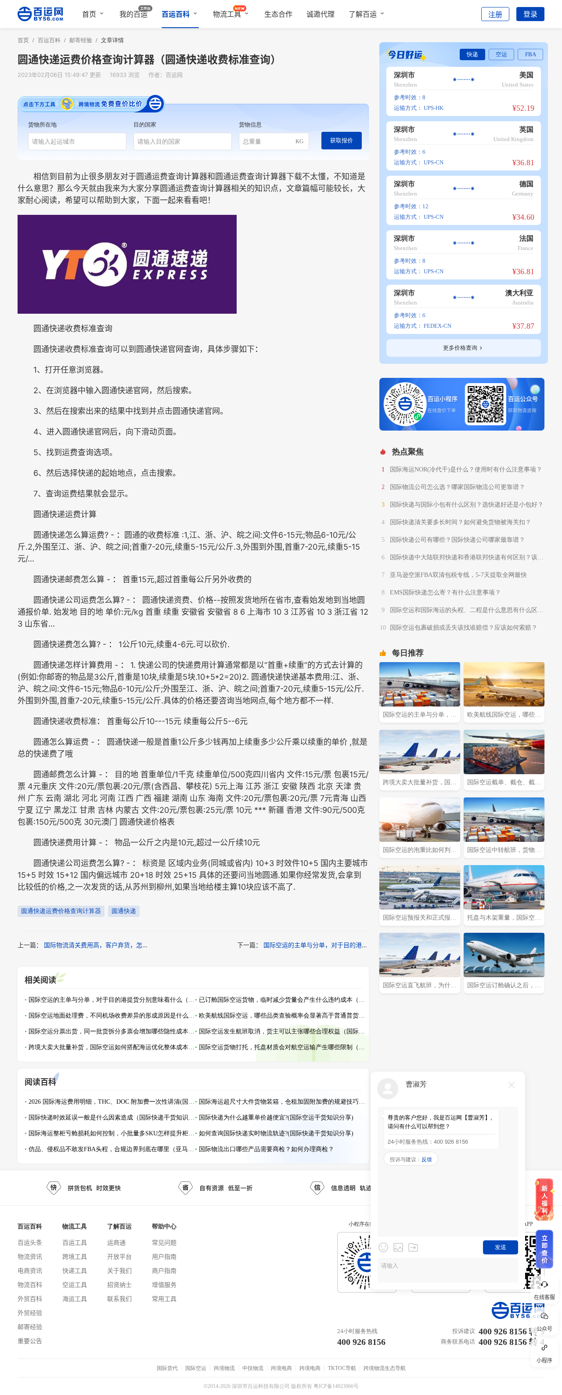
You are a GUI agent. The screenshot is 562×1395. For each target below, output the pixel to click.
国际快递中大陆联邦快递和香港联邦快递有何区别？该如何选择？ (467, 558)
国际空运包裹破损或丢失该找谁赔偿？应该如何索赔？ (463, 627)
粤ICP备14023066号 (336, 1386)
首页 (89, 14)
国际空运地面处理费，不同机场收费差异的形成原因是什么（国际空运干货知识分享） (112, 1015)
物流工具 (227, 14)
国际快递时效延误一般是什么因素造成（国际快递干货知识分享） (112, 1117)
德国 (526, 184)
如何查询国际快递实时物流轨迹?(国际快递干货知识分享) (276, 1133)
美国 (526, 75)
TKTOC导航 (342, 1368)
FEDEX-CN (437, 325)
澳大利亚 (519, 293)
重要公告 (30, 1340)
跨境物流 (224, 1368)
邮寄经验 (30, 1326)
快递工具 (74, 1270)
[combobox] (77, 141)
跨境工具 (74, 1256)
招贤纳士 (119, 1284)
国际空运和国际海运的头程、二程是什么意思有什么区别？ (463, 611)
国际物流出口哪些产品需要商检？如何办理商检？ (266, 1149)
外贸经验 (30, 1312)
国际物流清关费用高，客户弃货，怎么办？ (102, 945)
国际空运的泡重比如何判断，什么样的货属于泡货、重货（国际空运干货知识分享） (420, 851)
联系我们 (119, 1298)
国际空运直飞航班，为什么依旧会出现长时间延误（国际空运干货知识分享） (420, 986)
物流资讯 (30, 1256)
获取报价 (341, 140)
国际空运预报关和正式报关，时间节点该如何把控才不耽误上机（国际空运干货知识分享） (420, 918)
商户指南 (164, 1270)
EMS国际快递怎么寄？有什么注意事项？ (445, 592)
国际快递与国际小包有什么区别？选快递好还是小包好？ (467, 504)
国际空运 (195, 1368)
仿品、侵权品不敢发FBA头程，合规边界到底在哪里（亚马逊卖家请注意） (112, 1149)
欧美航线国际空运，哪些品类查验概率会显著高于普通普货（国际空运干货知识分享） (282, 1015)
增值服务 (164, 1284)
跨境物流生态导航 (385, 1368)
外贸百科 (30, 1298)
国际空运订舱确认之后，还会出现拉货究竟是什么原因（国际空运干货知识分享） (504, 986)
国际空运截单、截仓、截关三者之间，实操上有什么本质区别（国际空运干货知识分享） (504, 783)
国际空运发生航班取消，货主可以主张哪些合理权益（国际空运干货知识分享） (282, 1031)
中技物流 (252, 1368)
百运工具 (74, 1242)
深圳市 (404, 75)
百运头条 (30, 1242)
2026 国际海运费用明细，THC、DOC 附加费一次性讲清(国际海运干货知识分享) (112, 1101)
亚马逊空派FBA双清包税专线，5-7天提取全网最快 (458, 575)
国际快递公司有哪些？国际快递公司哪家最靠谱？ (457, 539)
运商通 (116, 1242)
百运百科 (176, 14)
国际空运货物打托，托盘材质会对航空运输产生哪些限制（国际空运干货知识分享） (282, 1047)
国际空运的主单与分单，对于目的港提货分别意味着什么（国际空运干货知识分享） (112, 999)
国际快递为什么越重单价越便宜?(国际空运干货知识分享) (276, 1117)
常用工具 (164, 1298)
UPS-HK (433, 108)
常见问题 (164, 1242)
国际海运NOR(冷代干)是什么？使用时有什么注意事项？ (466, 469)
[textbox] (77, 141)
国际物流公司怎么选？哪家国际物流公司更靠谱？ (457, 487)
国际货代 (167, 1368)
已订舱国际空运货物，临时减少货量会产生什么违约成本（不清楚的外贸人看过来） (282, 999)
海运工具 (74, 1298)
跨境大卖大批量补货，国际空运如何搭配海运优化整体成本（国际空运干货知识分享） (112, 1047)
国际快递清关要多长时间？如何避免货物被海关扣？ (460, 522)
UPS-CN (433, 162)
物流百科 (30, 1284)
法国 (526, 238)
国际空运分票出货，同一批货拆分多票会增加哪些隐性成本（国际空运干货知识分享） (112, 1031)
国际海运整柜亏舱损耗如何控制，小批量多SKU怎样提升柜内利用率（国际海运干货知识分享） (112, 1133)
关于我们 (119, 1270)
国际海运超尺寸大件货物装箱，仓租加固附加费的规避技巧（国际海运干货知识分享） (282, 1101)
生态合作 (278, 14)
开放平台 (119, 1256)
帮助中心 (164, 1226)
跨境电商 (281, 1368)
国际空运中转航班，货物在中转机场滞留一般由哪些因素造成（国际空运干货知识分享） (504, 851)
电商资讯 (30, 1270)
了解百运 (363, 14)
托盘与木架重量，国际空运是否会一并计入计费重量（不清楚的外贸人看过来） (504, 918)
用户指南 (164, 1256)
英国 (526, 129)
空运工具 (74, 1284)
